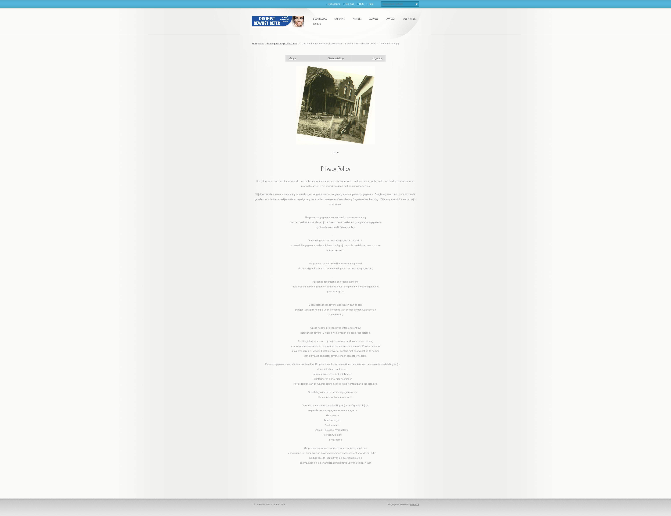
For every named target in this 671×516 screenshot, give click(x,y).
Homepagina (334, 4)
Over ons (339, 18)
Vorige (292, 58)
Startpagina (320, 18)
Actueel (373, 18)
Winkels (357, 18)
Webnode (414, 504)
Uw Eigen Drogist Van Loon (282, 43)
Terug (335, 152)
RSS (361, 4)
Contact (390, 18)
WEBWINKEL (409, 18)
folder (317, 24)
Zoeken (416, 4)
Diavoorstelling (335, 58)
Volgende (377, 58)
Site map (350, 4)
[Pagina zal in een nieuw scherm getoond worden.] (335, 104)
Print (371, 4)
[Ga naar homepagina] (278, 21)
